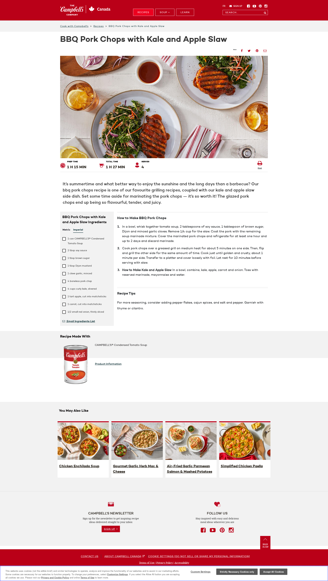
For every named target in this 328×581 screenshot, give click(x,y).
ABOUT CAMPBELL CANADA (122, 556)
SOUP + (165, 12)
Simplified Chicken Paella (242, 466)
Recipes (98, 26)
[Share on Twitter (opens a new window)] (249, 50)
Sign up (237, 6)
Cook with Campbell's (74, 26)
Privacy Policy (164, 562)
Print (260, 168)
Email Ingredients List (80, 321)
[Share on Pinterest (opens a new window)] (257, 50)
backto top (265, 545)
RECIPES (143, 12)
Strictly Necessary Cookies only (237, 571)
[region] (164, 573)
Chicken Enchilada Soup (79, 466)
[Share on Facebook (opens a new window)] (242, 50)
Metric (66, 229)
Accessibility (182, 562)
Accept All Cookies (273, 571)
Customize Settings (117, 574)
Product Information (108, 363)
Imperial (78, 229)
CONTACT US (89, 556)
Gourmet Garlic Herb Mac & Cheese (135, 469)
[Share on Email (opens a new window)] (264, 50)
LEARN (185, 12)
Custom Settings (200, 571)
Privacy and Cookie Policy (55, 577)
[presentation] (83, 441)
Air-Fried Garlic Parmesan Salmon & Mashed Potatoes (189, 469)
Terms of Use (147, 562)
